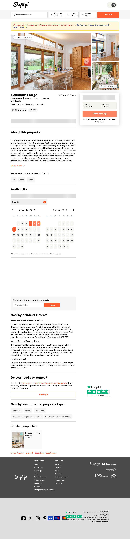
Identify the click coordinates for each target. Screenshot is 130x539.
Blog (35, 474)
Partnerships (59, 480)
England (29, 453)
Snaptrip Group (103, 521)
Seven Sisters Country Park (25, 341)
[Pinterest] (45, 519)
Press (57, 471)
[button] (86, 61)
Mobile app (38, 471)
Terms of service (40, 477)
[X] (31, 519)
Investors (58, 483)
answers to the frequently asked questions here (45, 383)
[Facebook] (23, 519)
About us (58, 464)
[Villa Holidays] (112, 477)
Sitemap (37, 486)
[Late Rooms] (108, 465)
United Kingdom (17, 453)
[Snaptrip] (21, 5)
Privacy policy (39, 480)
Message (43, 394)
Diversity (58, 474)
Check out (105, 104)
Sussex (28, 410)
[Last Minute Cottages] (93, 465)
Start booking (100, 113)
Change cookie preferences (44, 490)
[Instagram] (38, 519)
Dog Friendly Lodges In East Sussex (27, 416)
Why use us (38, 467)
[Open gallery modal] (51, 61)
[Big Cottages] (100, 477)
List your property (61, 477)
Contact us (38, 483)
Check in (87, 104)
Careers (58, 467)
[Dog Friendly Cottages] (109, 470)
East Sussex (40, 410)
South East (16, 410)
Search (108, 14)
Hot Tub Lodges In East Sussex (58, 416)
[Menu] (112, 5)
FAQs (36, 464)
